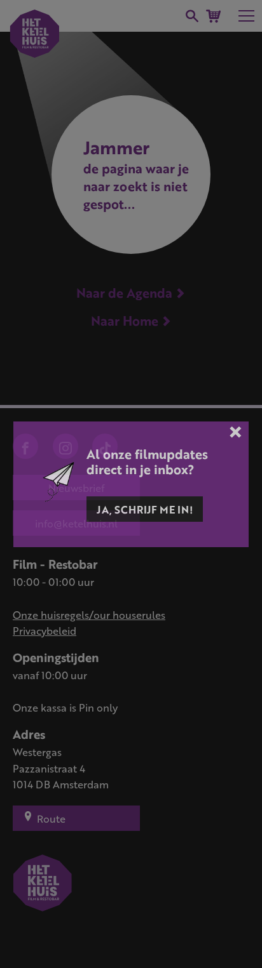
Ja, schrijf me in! (145, 509)
